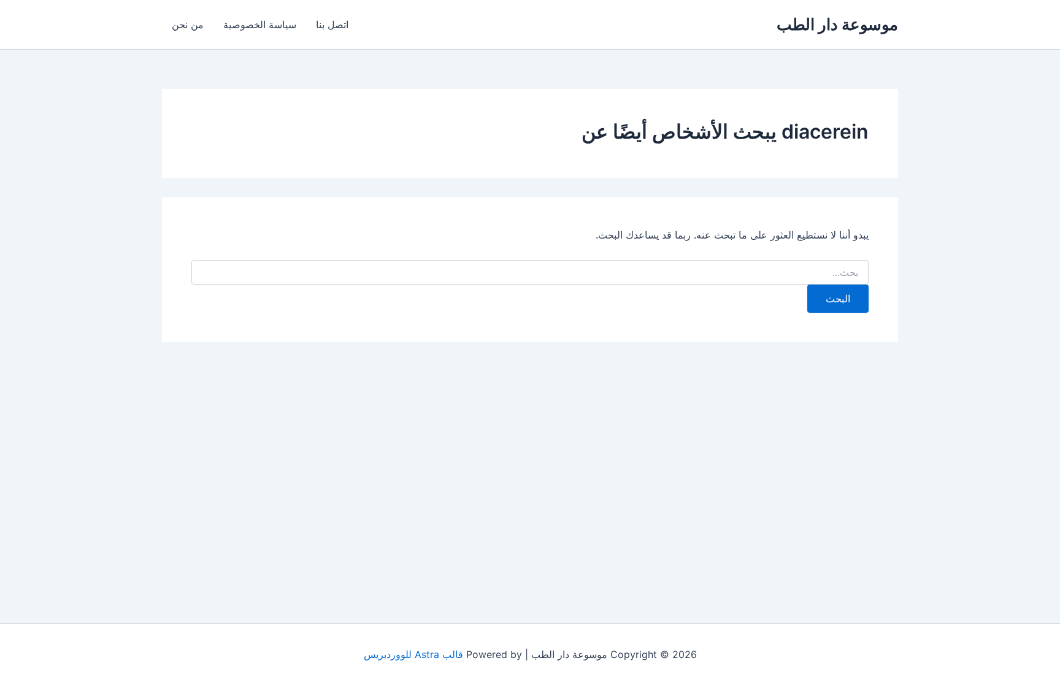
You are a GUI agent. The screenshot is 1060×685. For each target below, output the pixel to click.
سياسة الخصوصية (259, 24)
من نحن (188, 24)
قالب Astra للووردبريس (413, 654)
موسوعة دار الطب (837, 24)
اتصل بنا (332, 24)
